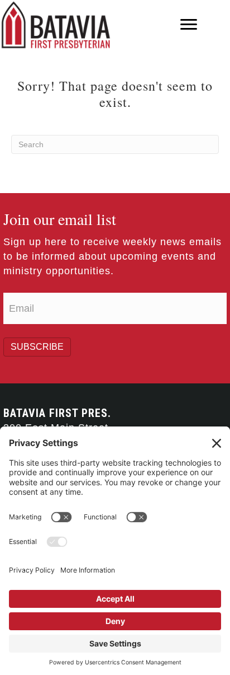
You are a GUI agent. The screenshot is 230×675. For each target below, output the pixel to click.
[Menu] (189, 24)
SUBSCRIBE (37, 346)
